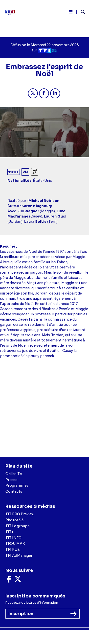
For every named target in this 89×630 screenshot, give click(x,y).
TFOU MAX (15, 543)
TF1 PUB (12, 549)
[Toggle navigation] (71, 12)
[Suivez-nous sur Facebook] (9, 580)
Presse (11, 480)
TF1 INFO (13, 538)
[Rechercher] (81, 12)
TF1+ (9, 532)
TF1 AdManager (18, 555)
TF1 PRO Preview (19, 514)
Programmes (16, 485)
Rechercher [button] (81, 12)
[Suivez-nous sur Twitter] (17, 580)
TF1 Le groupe (17, 526)
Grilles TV (13, 474)
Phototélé (14, 520)
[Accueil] (11, 12)
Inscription (20, 613)
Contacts (13, 491)
